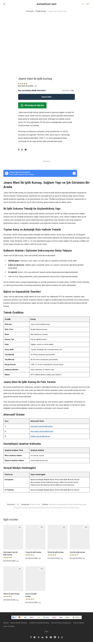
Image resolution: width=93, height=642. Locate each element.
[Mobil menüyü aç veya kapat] (4, 4)
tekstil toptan (63, 508)
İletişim (6, 623)
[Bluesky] (51, 637)
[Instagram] (34, 637)
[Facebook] (30, 637)
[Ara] (83, 4)
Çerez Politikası (9, 626)
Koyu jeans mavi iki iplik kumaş (42, 431)
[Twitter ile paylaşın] (22, 150)
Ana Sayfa (30, 11)
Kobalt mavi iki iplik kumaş (40, 436)
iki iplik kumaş (77, 504)
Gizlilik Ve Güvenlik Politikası (39, 623)
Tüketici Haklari (78, 623)
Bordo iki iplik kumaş (56, 552)
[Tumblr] (58, 637)
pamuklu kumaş (43, 508)
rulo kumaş (53, 508)
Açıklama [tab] (46, 161)
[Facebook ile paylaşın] (18, 150)
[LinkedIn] (43, 637)
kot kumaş (23, 508)
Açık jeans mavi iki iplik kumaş (42, 426)
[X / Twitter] (39, 637)
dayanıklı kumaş (54, 504)
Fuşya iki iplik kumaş (33, 552)
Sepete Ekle (46, 97)
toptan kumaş (74, 508)
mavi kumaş (31, 508)
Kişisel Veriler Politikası (19, 623)
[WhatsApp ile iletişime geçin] (62, 637)
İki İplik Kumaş (41, 11)
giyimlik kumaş (66, 504)
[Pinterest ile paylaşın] (26, 150)
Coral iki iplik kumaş (77, 552)
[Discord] (55, 637)
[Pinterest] (47, 637)
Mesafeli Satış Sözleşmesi (61, 623)
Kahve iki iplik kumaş (11, 594)
